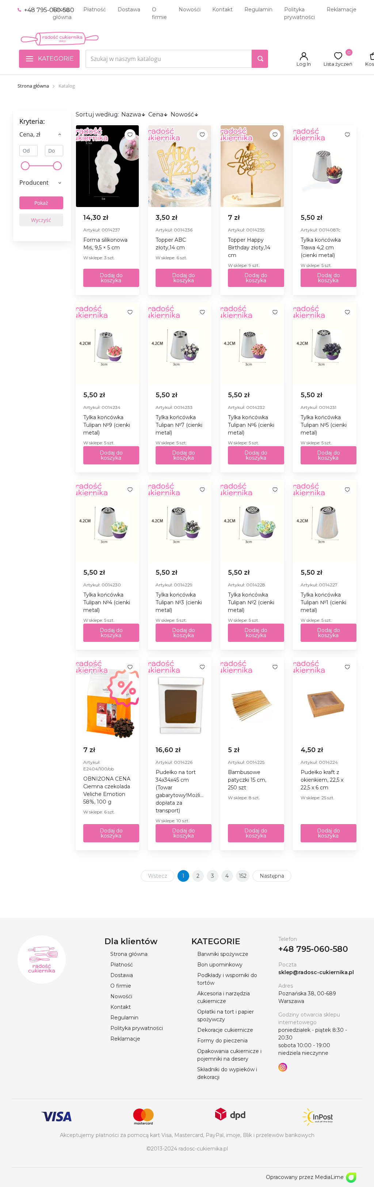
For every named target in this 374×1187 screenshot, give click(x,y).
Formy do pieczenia (222, 1040)
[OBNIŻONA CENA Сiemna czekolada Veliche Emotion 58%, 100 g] (107, 698)
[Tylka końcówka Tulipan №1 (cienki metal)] (324, 521)
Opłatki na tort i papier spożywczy (225, 1015)
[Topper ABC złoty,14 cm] (179, 166)
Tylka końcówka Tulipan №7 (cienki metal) (179, 425)
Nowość (182, 114)
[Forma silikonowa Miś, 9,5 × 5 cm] (107, 166)
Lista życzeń (338, 64)
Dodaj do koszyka (111, 278)
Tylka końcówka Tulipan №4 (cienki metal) (106, 602)
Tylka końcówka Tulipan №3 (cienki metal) (179, 602)
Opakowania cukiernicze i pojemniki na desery (229, 1055)
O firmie (159, 13)
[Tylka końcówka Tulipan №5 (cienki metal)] (324, 343)
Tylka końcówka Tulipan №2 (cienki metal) (251, 602)
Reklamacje (341, 9)
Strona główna (62, 13)
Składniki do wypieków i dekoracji (227, 1073)
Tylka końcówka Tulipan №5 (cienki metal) (324, 425)
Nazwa (131, 114)
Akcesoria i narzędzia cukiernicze (223, 997)
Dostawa (129, 9)
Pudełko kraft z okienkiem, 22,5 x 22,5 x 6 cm (322, 780)
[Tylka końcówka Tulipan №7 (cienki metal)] (179, 343)
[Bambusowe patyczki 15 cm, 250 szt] (252, 698)
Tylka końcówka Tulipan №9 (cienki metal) (106, 425)
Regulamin (258, 9)
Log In (304, 64)
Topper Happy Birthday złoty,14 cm (249, 248)
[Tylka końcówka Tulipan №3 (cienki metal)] (179, 521)
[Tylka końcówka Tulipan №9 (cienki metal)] (107, 343)
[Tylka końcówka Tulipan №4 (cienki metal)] (107, 521)
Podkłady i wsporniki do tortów (227, 979)
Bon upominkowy (220, 964)
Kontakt (222, 9)
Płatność (94, 9)
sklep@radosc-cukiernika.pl (316, 972)
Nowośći (190, 9)
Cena (155, 114)
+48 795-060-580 (48, 10)
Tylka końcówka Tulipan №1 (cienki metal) (323, 602)
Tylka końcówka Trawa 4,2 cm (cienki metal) (321, 248)
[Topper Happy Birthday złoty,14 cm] (252, 166)
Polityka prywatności (299, 13)
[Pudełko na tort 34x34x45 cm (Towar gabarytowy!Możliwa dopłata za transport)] (179, 698)
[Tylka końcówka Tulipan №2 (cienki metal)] (252, 521)
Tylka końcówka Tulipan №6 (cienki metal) (251, 425)
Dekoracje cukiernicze (225, 1030)
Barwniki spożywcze (222, 954)
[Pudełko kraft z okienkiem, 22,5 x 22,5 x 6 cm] (324, 698)
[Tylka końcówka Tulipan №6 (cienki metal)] (252, 343)
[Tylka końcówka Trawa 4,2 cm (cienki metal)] (324, 166)
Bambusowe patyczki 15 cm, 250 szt (247, 780)
